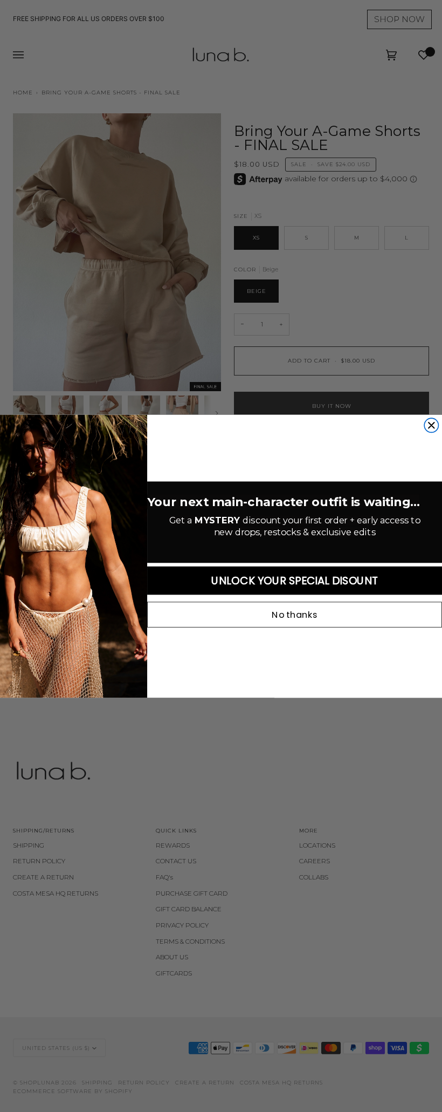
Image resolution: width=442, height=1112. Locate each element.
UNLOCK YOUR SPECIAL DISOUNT (294, 580)
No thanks (294, 615)
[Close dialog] (431, 425)
